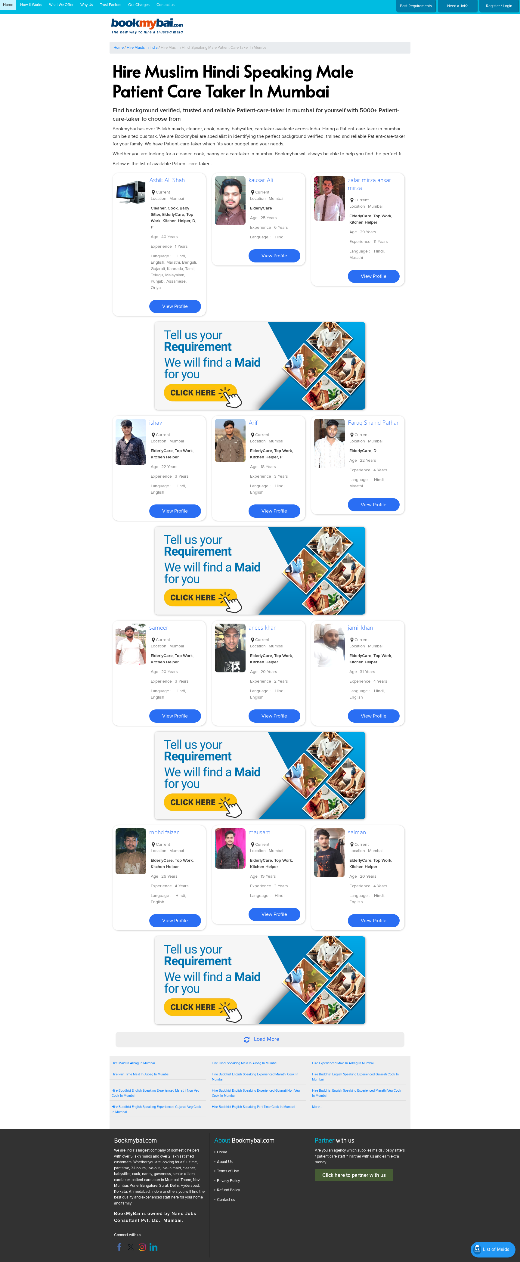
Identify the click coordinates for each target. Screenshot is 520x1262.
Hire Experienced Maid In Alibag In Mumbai (342, 1063)
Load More (265, 1039)
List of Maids (495, 1249)
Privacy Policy (228, 1180)
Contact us (165, 4)
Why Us (86, 4)
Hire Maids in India (142, 47)
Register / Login (499, 6)
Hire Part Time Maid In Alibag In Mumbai (140, 1074)
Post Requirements (416, 6)
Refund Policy (228, 1190)
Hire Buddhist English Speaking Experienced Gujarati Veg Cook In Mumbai (156, 1109)
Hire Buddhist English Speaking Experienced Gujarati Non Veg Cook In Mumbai (256, 1093)
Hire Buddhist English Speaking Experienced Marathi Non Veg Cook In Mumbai (155, 1093)
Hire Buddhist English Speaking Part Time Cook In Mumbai (253, 1107)
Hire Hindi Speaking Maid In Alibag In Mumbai (244, 1063)
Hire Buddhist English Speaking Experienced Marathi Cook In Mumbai (255, 1076)
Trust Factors (110, 4)
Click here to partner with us (354, 1175)
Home (8, 4)
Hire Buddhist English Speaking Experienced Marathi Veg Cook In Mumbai (356, 1093)
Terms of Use (228, 1171)
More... (317, 1107)
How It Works (31, 4)
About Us (225, 1161)
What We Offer (61, 4)
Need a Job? (457, 6)
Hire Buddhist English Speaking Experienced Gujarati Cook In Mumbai (355, 1076)
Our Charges (139, 4)
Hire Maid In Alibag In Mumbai (133, 1063)
